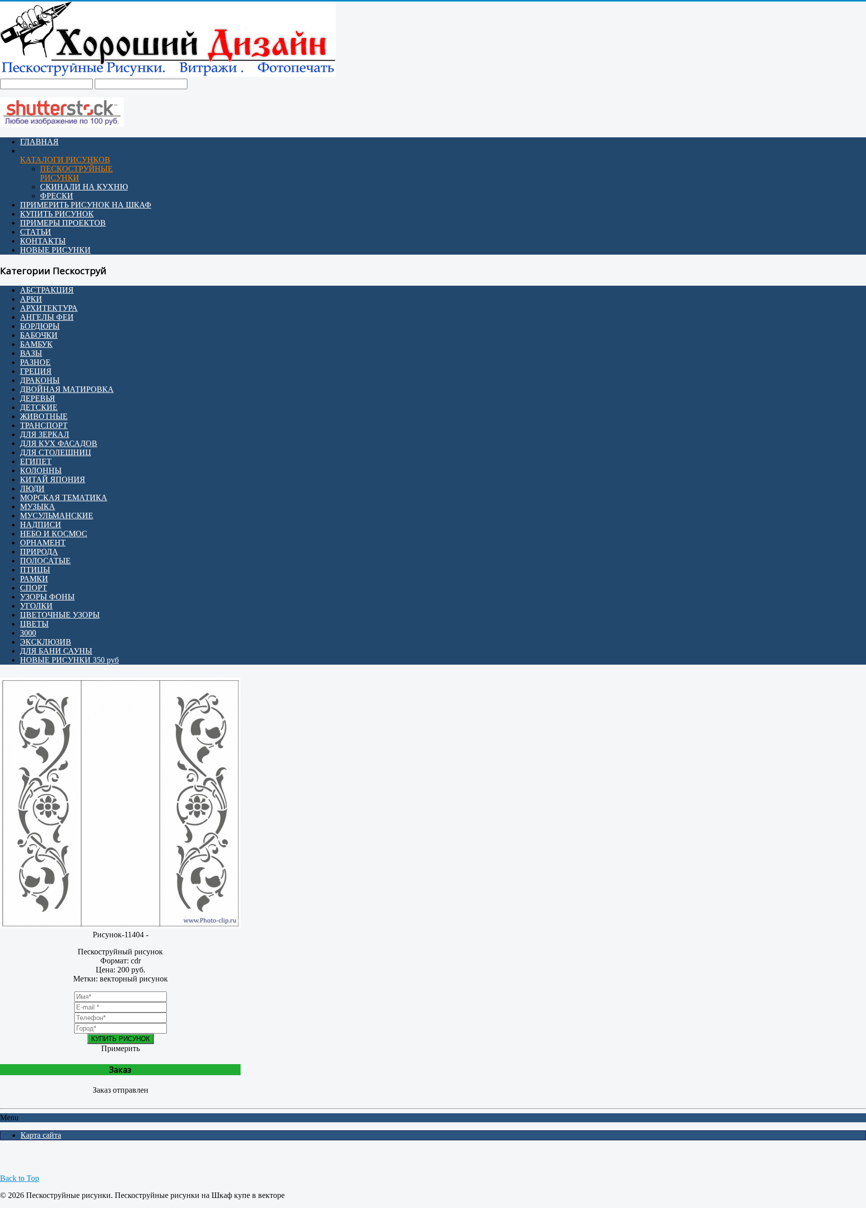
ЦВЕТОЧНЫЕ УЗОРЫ (60, 615)
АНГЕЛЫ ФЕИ (47, 317)
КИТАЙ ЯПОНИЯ (52, 479)
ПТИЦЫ (35, 569)
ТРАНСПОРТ (44, 425)
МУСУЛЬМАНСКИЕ (56, 515)
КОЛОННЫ (41, 470)
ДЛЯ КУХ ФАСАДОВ (58, 443)
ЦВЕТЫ (34, 624)
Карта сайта (41, 1135)
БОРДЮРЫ (40, 326)
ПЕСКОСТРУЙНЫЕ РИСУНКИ (76, 173)
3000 (28, 633)
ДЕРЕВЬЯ (37, 398)
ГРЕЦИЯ (36, 371)
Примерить (120, 1048)
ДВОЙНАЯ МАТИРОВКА (67, 389)
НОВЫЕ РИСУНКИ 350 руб (69, 660)
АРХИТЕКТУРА (49, 308)
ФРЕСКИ (56, 195)
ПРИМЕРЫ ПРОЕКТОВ (63, 223)
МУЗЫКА (37, 506)
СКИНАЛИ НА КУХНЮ (84, 186)
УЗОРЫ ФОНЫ (47, 596)
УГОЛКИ (36, 605)
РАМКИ (34, 578)
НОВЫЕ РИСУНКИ (55, 250)
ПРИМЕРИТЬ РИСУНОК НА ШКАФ (85, 204)
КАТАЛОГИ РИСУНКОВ (65, 159)
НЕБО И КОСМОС (53, 533)
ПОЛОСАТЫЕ (45, 560)
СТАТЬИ (35, 232)
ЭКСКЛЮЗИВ (45, 642)
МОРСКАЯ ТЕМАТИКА (63, 497)
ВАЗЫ (31, 353)
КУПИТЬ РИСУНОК (57, 214)
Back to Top (19, 1178)
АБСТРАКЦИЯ (47, 290)
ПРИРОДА (39, 551)
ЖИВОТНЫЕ (44, 416)
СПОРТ (33, 587)
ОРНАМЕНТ (43, 542)
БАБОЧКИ (39, 335)
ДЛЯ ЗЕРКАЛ (44, 434)
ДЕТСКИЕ (39, 407)
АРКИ (31, 299)
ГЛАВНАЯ (39, 141)
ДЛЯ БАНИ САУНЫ (56, 651)
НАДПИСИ (40, 524)
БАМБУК (36, 344)
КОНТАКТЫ (43, 241)
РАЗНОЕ (35, 362)
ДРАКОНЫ (40, 380)
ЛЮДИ (32, 488)
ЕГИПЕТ (36, 461)
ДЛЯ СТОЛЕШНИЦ (55, 452)
